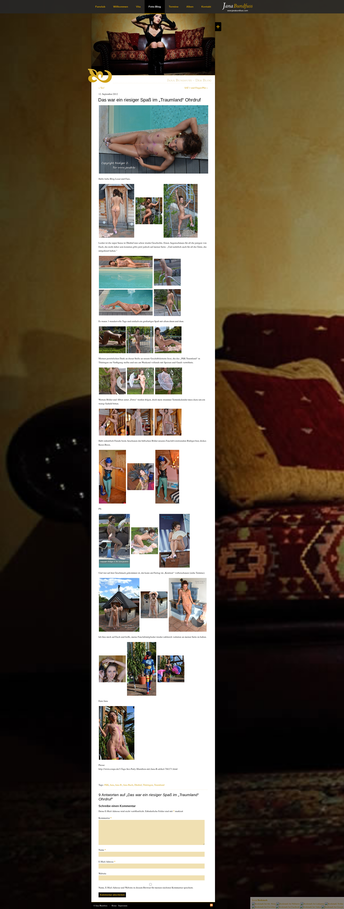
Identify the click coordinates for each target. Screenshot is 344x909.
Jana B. (118, 784)
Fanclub (100, 6)
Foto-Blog (155, 6)
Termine (173, 6)
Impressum (122, 905)
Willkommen (120, 6)
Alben (190, 6)
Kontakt (206, 6)
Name (102, 849)
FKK (106, 784)
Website (102, 873)
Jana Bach (128, 784)
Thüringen (148, 784)
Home (114, 905)
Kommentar (105, 818)
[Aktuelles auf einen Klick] (218, 26)
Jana (112, 784)
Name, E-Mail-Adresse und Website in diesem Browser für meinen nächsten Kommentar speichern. (146, 887)
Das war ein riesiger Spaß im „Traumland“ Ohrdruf (149, 100)
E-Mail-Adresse (107, 861)
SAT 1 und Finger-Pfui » (196, 87)
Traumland (159, 784)
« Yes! (101, 87)
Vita (138, 6)
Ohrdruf (138, 784)
